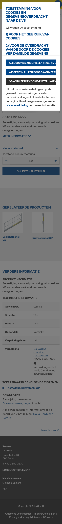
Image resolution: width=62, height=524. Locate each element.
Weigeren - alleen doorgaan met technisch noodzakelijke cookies (32, 72)
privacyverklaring (17, 105)
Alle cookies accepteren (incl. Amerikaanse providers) (32, 62)
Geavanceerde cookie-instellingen (32, 81)
